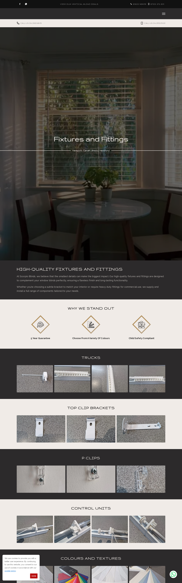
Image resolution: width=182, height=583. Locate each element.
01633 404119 (139, 4)
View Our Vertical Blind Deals (79, 4)
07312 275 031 (157, 4)
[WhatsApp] (26, 4)
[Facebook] (20, 4)
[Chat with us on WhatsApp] (173, 574)
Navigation (163, 14)
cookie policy (10, 571)
